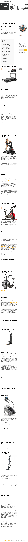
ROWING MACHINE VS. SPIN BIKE (6, 48)
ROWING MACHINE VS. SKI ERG (5, 54)
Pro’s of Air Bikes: (4, 52)
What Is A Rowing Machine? (22, 70)
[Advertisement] (14, 16)
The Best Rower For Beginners (22, 41)
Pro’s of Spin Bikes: (5, 49)
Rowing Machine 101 (8, 540)
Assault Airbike (3, 290)
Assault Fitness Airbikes (13, 302)
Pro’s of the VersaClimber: (5, 61)
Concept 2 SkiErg (3, 346)
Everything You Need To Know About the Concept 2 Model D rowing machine (22, 46)
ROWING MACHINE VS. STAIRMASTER (6, 57)
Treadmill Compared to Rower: (6, 44)
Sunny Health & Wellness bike (12, 247)
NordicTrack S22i (3, 246)
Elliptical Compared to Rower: (6, 47)
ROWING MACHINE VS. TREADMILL (6, 42)
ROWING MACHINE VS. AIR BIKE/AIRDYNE (6, 51)
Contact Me (20, 68)
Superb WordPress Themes (21, 540)
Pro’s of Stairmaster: (5, 58)
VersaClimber (3, 471)
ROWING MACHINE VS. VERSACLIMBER (6, 60)
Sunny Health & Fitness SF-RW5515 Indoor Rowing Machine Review (22, 44)
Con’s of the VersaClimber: (5, 62)
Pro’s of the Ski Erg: (5, 55)
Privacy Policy (20, 69)
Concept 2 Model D (8, 180)
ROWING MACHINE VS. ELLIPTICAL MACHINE (7, 45)
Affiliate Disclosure (21, 67)
